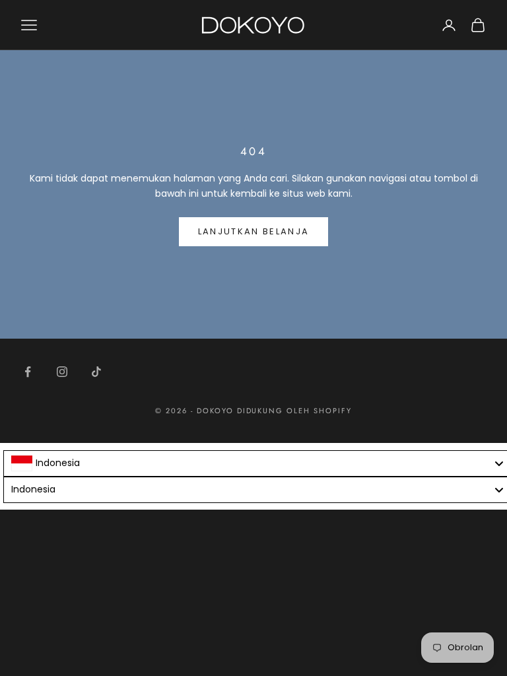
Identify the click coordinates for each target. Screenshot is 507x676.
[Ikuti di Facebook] (27, 371)
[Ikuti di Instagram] (62, 371)
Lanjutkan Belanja (254, 231)
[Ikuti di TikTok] (96, 371)
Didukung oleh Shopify (295, 410)
